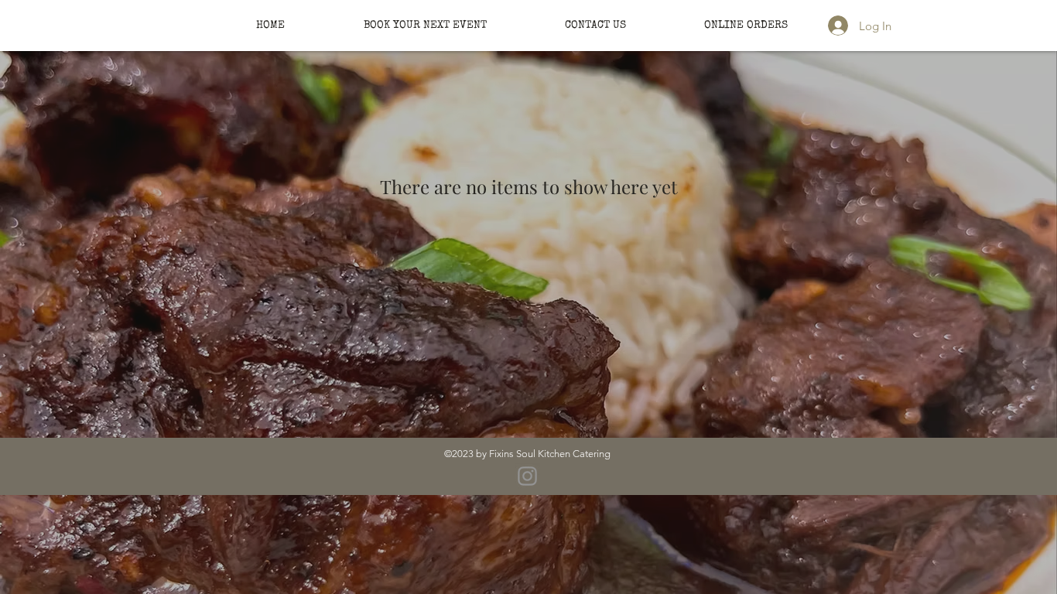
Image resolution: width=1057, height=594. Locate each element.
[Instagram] (527, 476)
